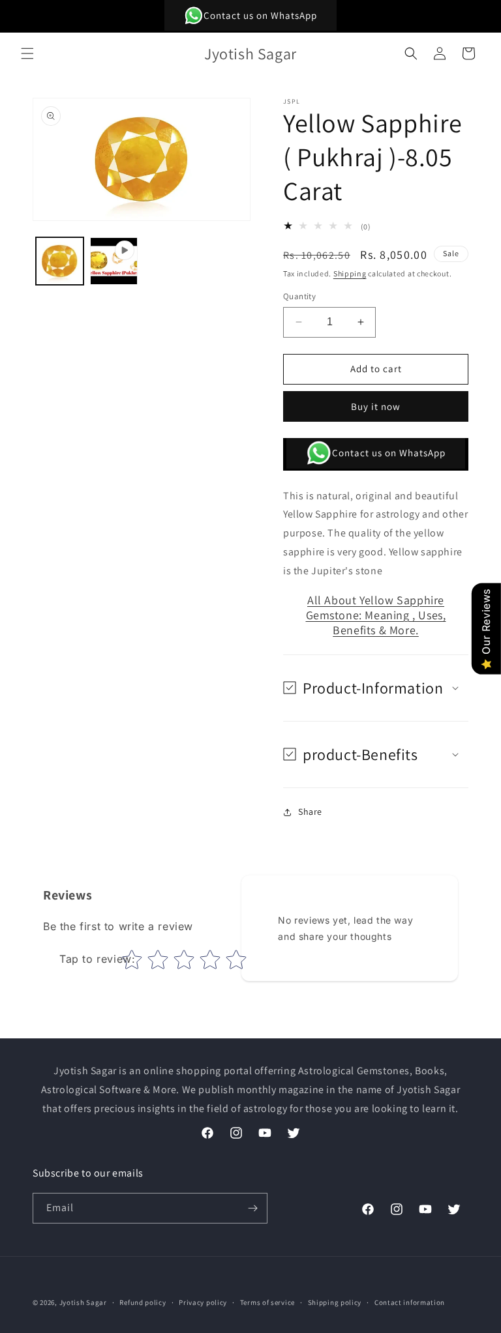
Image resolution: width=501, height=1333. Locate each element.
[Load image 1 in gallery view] (60, 261)
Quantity (299, 296)
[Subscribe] (252, 1208)
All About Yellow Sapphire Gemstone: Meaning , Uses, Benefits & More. (376, 615)
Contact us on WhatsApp (260, 15)
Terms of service (267, 1302)
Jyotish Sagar (83, 1302)
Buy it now (376, 406)
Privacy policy (203, 1302)
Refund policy (142, 1302)
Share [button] (310, 811)
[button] (27, 53)
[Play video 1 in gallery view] (114, 261)
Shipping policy (335, 1302)
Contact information (409, 1302)
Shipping (350, 273)
